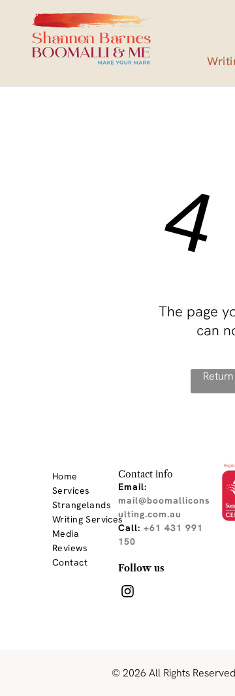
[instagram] (127, 593)
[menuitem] (99, 476)
